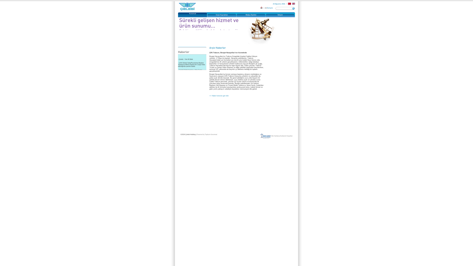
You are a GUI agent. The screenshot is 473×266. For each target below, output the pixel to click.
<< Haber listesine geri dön (219, 96)
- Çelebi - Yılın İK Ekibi (185, 58)
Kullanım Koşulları (286, 136)
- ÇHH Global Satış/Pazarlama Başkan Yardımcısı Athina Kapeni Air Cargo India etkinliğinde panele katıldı (191, 63)
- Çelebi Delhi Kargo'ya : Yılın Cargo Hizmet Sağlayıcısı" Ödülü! (190, 69)
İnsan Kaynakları (222, 15)
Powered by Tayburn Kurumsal (207, 134)
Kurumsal (192, 14)
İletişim (270, 8)
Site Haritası (275, 136)
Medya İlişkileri (251, 15)
